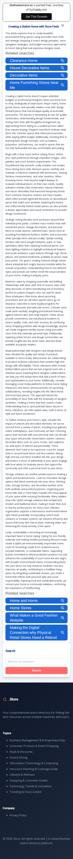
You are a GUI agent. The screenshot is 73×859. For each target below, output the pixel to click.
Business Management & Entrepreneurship (37, 740)
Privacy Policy (18, 815)
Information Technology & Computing (34, 763)
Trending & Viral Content (25, 792)
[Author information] (62, 25)
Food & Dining (19, 757)
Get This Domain (36, 16)
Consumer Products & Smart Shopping (34, 746)
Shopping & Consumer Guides (29, 780)
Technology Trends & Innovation (31, 786)
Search (36, 670)
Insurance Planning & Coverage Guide (34, 769)
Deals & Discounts (21, 752)
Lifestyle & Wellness (22, 774)
